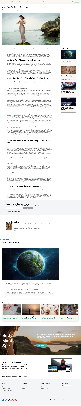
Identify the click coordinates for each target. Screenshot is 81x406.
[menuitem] (7, 1)
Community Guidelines (6, 388)
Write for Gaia (24, 388)
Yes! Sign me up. (28, 208)
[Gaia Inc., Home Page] (3, 1)
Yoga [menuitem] (16, 1)
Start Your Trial (41, 345)
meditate (8, 55)
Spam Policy (4, 392)
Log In (77, 1)
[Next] (77, 313)
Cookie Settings (5, 393)
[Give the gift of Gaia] (72, 1)
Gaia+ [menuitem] (41, 1)
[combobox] (66, 385)
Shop (42, 386)
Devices (3, 386)
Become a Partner (44, 388)
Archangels (9, 115)
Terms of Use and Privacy (7, 390)
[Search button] (67, 1)
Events (23, 390)
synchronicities (31, 180)
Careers (23, 386)
